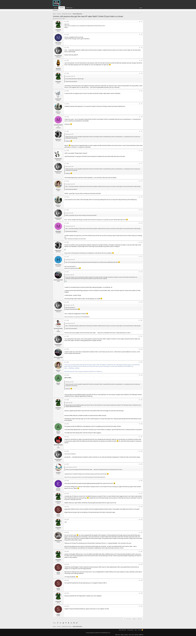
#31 (141, 493)
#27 (141, 436)
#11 (141, 163)
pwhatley (56, 18)
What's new (69, 7)
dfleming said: (68, 134)
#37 (141, 580)
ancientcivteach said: (70, 467)
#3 (141, 47)
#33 (141, 519)
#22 (141, 349)
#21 (141, 336)
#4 (141, 60)
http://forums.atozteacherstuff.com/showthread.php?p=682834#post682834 (84, 477)
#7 (141, 103)
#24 (141, 375)
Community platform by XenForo (98, 632)
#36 (141, 564)
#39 (141, 606)
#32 (141, 506)
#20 (141, 320)
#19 (141, 302)
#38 (141, 593)
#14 (141, 210)
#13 (141, 197)
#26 (141, 423)
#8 (141, 116)
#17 (141, 256)
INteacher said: (68, 274)
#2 (141, 34)
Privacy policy (130, 630)
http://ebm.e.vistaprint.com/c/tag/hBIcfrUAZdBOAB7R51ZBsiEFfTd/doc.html (84, 25)
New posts (55, 10)
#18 (141, 271)
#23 (141, 362)
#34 (141, 532)
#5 (141, 73)
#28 (141, 451)
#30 (141, 480)
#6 (141, 90)
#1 (141, 21)
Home (55, 7)
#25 (141, 399)
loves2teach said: (69, 76)
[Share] (140, 21)
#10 (141, 150)
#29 (141, 464)
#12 (141, 181)
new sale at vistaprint (70, 454)
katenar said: (68, 213)
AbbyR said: (68, 402)
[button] (73, 7)
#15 (141, 223)
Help (136, 630)
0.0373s (132, 634)
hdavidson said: (69, 305)
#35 (141, 551)
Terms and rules (122, 630)
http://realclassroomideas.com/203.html (75, 238)
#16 (141, 242)
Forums (61, 7)
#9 (141, 131)
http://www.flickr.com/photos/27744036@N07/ (77, 317)
